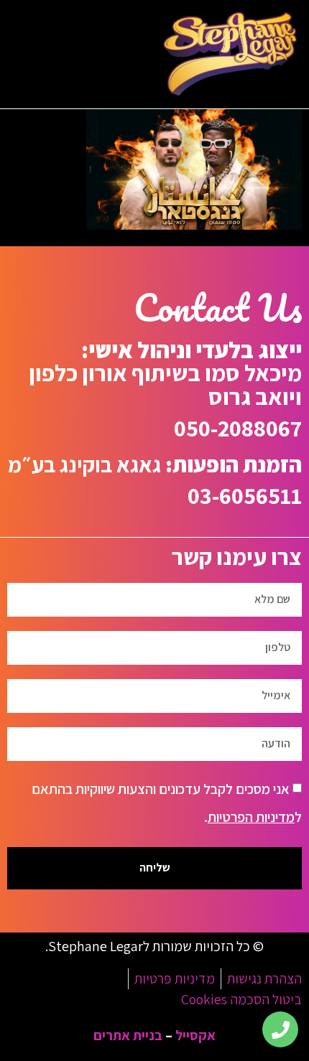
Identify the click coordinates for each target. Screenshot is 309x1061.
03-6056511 (245, 495)
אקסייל (195, 1035)
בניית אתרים (127, 1035)
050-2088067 (238, 428)
